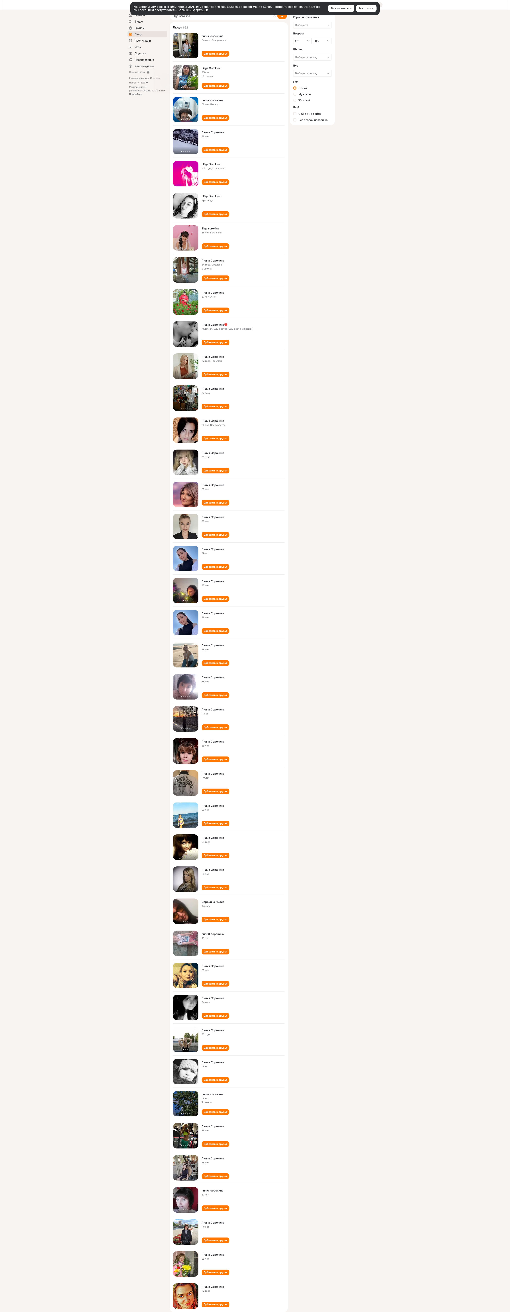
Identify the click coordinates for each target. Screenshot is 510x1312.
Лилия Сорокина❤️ (215, 324)
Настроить (366, 8)
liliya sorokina (210, 228)
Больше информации (193, 10)
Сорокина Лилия (213, 902)
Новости (134, 82)
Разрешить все (341, 8)
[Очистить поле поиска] (274, 16)
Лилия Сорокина (213, 132)
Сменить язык (137, 72)
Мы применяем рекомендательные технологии (147, 90)
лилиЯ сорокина (213, 934)
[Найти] (282, 16)
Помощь (155, 78)
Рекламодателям (139, 78)
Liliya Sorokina (211, 68)
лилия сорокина (212, 36)
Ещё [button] (143, 82)
